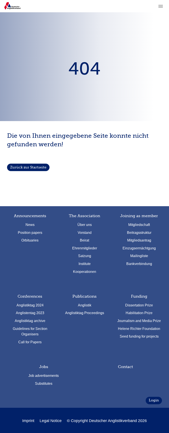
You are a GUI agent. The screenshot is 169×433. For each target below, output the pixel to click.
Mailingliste (139, 256)
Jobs (43, 367)
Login (154, 400)
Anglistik (84, 305)
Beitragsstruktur (139, 232)
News (30, 225)
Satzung (84, 256)
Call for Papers (30, 342)
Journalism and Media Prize (139, 321)
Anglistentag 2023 (30, 313)
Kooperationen (84, 272)
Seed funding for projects (139, 336)
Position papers (30, 232)
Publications (84, 296)
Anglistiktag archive (30, 321)
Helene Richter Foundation (139, 329)
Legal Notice (51, 421)
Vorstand (85, 232)
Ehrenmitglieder (84, 248)
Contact (125, 367)
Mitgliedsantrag (139, 240)
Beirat (84, 240)
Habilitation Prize (139, 313)
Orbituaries (30, 240)
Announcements (30, 216)
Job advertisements (43, 376)
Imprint (28, 421)
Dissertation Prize (139, 305)
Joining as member (139, 216)
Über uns (84, 225)
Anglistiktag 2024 (30, 305)
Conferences (30, 296)
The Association (84, 216)
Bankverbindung (139, 264)
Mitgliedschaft (139, 225)
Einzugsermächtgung (139, 248)
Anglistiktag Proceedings (84, 313)
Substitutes (43, 383)
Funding (139, 296)
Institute (85, 264)
